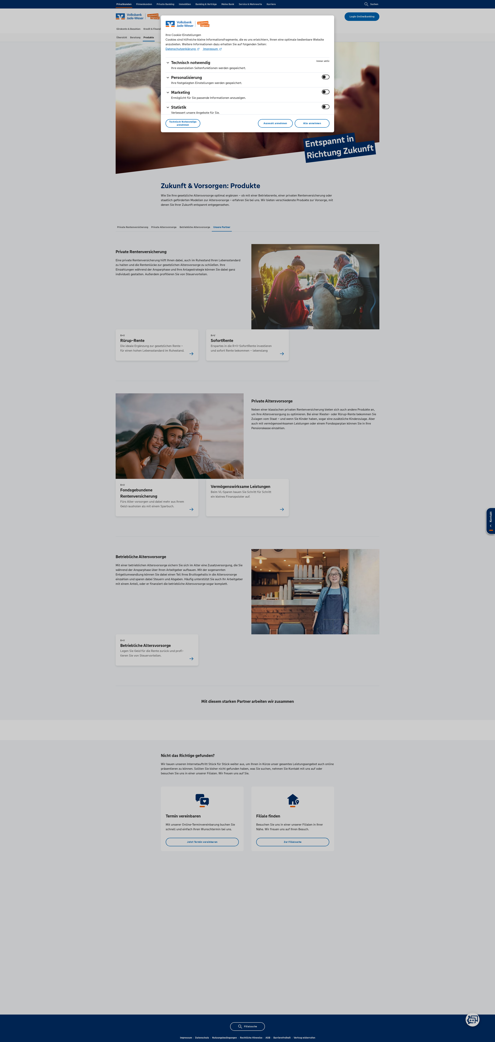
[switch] (325, 77)
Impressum (210, 49)
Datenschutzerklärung (181, 49)
